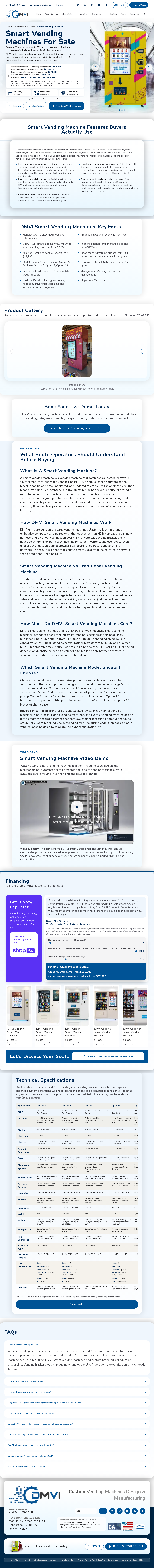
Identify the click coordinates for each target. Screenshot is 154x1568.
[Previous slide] (95, 67)
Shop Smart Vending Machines (68, 106)
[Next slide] (149, 67)
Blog (103, 1511)
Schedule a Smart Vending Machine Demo (77, 428)
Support (120, 4)
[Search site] (144, 14)
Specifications (38, 106)
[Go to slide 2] (122, 110)
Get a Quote (140, 5)
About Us (49, 14)
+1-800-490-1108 (17, 5)
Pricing (123, 14)
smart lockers (43, 715)
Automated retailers (64, 14)
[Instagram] (92, 4)
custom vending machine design (112, 715)
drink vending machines (68, 715)
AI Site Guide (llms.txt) (40, 1560)
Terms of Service (15, 1560)
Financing (17, 106)
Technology (112, 14)
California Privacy (113, 1560)
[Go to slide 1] (119, 110)
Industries (84, 14)
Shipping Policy (64, 1560)
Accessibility (53, 1560)
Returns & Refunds (77, 1560)
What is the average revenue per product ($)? (96, 958)
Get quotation (77, 1304)
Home (38, 14)
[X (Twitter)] (84, 4)
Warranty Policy (90, 1560)
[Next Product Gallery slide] (144, 351)
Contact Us (134, 14)
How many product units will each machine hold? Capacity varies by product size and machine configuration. (96, 949)
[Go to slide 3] (125, 110)
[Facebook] (106, 4)
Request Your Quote (128, 1546)
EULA (135, 1560)
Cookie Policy (102, 1560)
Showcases (96, 14)
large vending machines (72, 530)
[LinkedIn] (99, 4)
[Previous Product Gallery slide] (10, 351)
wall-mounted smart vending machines (31, 85)
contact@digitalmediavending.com (48, 5)
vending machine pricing (83, 723)
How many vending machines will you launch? (96, 941)
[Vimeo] (77, 4)
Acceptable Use (126, 1560)
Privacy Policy (27, 1560)
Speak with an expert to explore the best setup (110, 1056)
